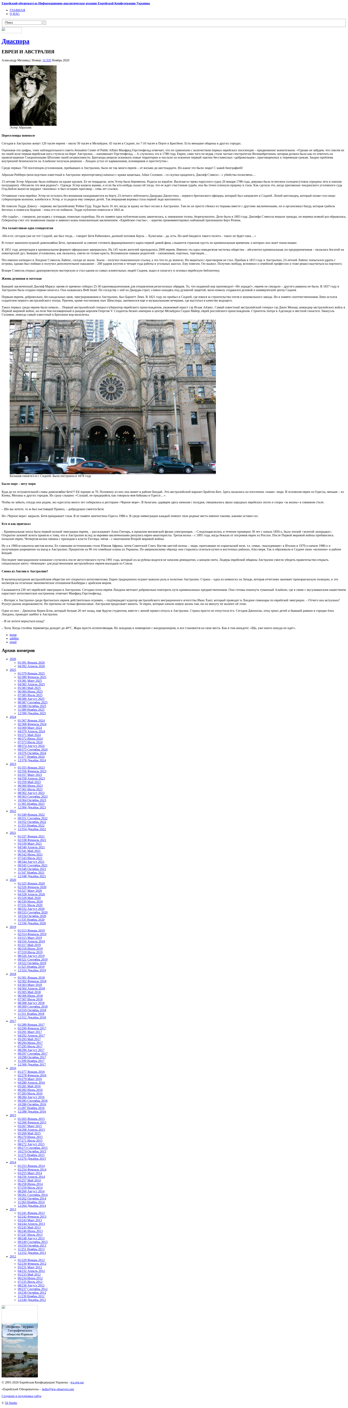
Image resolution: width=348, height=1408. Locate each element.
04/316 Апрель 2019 (31, 941)
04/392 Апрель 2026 (31, 666)
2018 (13, 974)
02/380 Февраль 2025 (32, 677)
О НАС (15, 13)
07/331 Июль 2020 (30, 905)
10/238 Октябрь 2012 (32, 1292)
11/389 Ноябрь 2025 (31, 709)
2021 (13, 832)
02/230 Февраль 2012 (32, 1263)
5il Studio (11, 1403)
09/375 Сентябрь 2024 (33, 749)
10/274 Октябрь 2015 (32, 1151)
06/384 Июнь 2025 (30, 691)
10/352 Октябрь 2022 (32, 822)
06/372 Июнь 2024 (30, 738)
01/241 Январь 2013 (31, 1213)
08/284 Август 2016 (31, 1097)
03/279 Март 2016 (30, 1079)
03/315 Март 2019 (30, 937)
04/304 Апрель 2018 (31, 988)
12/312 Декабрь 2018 (32, 1017)
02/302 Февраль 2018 (32, 981)
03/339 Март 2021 (30, 843)
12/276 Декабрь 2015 (32, 1158)
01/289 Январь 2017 (31, 1024)
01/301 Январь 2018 (31, 977)
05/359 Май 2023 (29, 782)
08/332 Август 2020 (31, 909)
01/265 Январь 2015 (31, 1119)
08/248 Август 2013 (31, 1238)
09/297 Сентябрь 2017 (33, 1053)
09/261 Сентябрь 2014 (33, 1195)
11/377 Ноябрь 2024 (31, 756)
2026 (13, 659)
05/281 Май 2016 (29, 1086)
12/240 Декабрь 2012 (32, 1300)
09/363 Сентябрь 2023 (33, 796)
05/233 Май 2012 (29, 1274)
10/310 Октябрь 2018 (32, 1010)
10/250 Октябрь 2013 (32, 1245)
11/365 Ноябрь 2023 (31, 803)
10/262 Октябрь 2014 (32, 1198)
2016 (13, 1068)
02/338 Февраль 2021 (32, 840)
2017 (13, 1021)
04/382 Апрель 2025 (31, 684)
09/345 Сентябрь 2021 (33, 865)
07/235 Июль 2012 (30, 1281)
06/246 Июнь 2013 (30, 1231)
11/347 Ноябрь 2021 (31, 872)
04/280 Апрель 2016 (31, 1082)
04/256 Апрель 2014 (31, 1176)
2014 (13, 1162)
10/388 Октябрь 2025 (32, 706)
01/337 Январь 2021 (31, 836)
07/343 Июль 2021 (30, 858)
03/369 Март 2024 (30, 727)
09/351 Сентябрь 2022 (33, 818)
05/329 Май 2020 (29, 898)
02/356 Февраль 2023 (32, 771)
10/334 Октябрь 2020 (32, 916)
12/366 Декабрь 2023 (32, 807)
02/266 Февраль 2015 (32, 1122)
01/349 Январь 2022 (31, 814)
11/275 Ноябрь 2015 (31, 1155)
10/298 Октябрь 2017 (32, 1057)
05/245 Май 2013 (29, 1227)
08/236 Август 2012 (31, 1285)
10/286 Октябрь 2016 (32, 1104)
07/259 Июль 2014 (30, 1187)
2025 (13, 670)
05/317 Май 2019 (29, 945)
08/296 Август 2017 (31, 1050)
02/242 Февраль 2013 (32, 1216)
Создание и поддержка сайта (21, 1396)
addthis (14, 638)
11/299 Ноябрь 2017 (31, 1061)
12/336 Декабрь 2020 (32, 923)
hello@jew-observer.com (58, 1389)
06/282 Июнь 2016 (30, 1090)
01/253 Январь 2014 (31, 1166)
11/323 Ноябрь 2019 (31, 966)
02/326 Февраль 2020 (32, 887)
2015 (13, 1115)
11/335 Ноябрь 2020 (31, 919)
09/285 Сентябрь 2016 (33, 1100)
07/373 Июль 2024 (30, 742)
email (13, 642)
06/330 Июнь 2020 (30, 901)
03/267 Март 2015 (30, 1126)
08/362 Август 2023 (31, 793)
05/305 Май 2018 (29, 992)
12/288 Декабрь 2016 (32, 1111)
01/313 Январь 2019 (31, 930)
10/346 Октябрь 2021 (32, 869)
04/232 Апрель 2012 (31, 1271)
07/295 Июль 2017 (30, 1046)
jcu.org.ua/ (77, 1382)
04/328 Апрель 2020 (31, 894)
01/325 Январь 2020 (31, 883)
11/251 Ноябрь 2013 (31, 1249)
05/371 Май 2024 (29, 735)
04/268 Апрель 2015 (31, 1129)
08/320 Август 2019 (31, 956)
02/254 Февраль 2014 (32, 1169)
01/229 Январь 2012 (31, 1260)
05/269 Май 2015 (29, 1133)
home (13, 635)
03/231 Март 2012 (30, 1267)
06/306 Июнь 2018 (30, 995)
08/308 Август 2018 (31, 1003)
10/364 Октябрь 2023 (32, 800)
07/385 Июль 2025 (30, 695)
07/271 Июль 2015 (30, 1140)
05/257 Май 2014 (29, 1180)
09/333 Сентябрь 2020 (33, 912)
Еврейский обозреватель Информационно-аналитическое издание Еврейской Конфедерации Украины (76, 3)
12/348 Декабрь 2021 (32, 876)
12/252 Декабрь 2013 (32, 1253)
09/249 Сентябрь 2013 (33, 1242)
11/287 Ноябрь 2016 (31, 1108)
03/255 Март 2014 (30, 1173)
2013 (13, 1209)
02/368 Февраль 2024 (32, 724)
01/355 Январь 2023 (31, 767)
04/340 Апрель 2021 (31, 847)
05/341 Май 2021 (29, 851)
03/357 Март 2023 (30, 775)
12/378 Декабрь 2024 (32, 760)
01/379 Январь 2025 (31, 673)
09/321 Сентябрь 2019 (33, 959)
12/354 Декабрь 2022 (32, 829)
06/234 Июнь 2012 (30, 1278)
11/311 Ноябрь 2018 (31, 1014)
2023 (13, 764)
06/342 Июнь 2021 (30, 854)
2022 (13, 811)
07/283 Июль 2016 (30, 1093)
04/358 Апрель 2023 (31, 778)
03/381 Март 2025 (30, 680)
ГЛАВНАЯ (17, 10)
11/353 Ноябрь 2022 (31, 825)
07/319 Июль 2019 (30, 952)
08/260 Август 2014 (31, 1191)
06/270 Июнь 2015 (30, 1137)
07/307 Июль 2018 (30, 999)
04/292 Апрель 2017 (31, 1035)
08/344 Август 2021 (31, 861)
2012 (13, 1256)
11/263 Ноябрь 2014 (31, 1202)
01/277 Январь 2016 (31, 1071)
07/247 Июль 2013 (30, 1234)
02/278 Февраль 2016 (32, 1075)
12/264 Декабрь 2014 (32, 1205)
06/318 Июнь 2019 (30, 948)
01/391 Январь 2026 (31, 662)
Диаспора (15, 41)
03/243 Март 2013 (30, 1220)
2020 (13, 880)
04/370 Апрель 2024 (31, 731)
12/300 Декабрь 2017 (32, 1064)
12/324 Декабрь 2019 (32, 970)
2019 (13, 927)
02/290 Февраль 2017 (32, 1028)
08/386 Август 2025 (31, 698)
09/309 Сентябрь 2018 (33, 1006)
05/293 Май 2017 (29, 1039)
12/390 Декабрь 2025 (32, 713)
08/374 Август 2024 (31, 746)
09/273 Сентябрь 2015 (33, 1147)
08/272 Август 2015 (31, 1144)
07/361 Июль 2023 (30, 789)
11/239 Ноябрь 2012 (31, 1296)
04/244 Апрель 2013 (31, 1224)
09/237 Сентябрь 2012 (33, 1289)
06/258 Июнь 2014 (30, 1184)
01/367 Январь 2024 (31, 720)
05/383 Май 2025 (29, 688)
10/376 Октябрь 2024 (32, 753)
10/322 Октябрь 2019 (32, 963)
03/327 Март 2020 (30, 890)
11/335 (46, 60)
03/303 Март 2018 (30, 985)
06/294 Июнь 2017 (30, 1042)
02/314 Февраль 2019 (32, 934)
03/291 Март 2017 (30, 1032)
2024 (13, 717)
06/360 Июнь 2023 (30, 785)
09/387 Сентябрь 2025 (33, 702)
